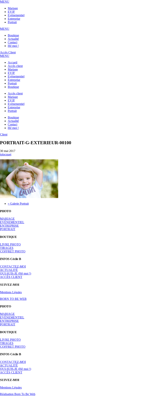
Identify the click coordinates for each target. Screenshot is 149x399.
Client (3, 134)
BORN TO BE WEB (13, 298)
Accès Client (8, 52)
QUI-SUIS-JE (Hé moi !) (15, 273)
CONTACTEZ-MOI (13, 266)
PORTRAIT (7, 229)
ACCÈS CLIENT (11, 277)
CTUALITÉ (9, 270)
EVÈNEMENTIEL (12, 222)
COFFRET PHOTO (12, 251)
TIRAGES (6, 248)
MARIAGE (7, 218)
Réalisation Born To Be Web (17, 394)
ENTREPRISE (9, 225)
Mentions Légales (11, 292)
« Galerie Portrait (18, 203)
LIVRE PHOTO (10, 244)
